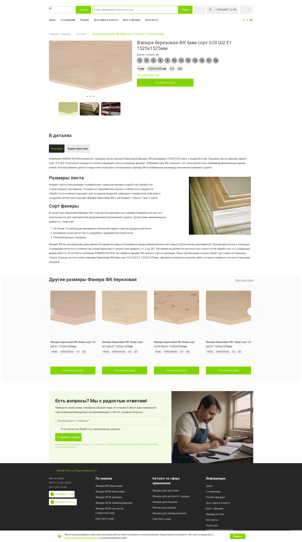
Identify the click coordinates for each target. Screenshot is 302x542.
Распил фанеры (215, 497)
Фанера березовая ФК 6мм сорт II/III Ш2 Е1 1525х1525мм (128, 34)
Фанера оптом (215, 514)
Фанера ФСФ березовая (110, 491)
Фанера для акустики (165, 490)
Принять (237, 536)
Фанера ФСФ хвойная (108, 497)
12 (181, 60)
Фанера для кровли (164, 507)
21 (208, 60)
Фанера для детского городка (171, 496)
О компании (68, 19)
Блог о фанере (131, 19)
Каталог (84, 9)
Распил (84, 19)
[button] (251, 311)
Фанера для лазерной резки (169, 513)
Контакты (151, 19)
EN (251, 20)
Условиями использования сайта (121, 444)
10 (174, 60)
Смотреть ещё (104, 518)
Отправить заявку (68, 437)
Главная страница (60, 34)
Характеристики (78, 148)
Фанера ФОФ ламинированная (113, 502)
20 (202, 60)
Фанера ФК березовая (109, 485)
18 (195, 60)
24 (215, 60)
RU (244, 20)
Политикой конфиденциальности (82, 538)
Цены (52, 19)
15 (188, 60)
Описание (57, 148)
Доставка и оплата (106, 19)
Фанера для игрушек (165, 501)
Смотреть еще (244, 280)
